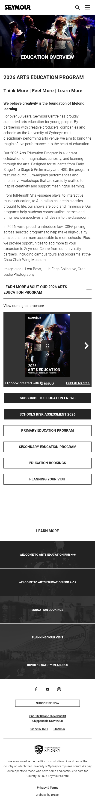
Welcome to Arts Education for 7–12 (47, 582)
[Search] (77, 7)
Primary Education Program (47, 430)
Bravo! (55, 794)
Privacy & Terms (47, 787)
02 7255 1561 (39, 729)
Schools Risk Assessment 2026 (48, 414)
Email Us (59, 729)
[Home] (18, 7)
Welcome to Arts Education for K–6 (48, 554)
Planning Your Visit (47, 479)
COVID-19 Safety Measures (47, 665)
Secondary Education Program (47, 447)
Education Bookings (47, 463)
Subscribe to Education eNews (47, 398)
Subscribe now (47, 703)
